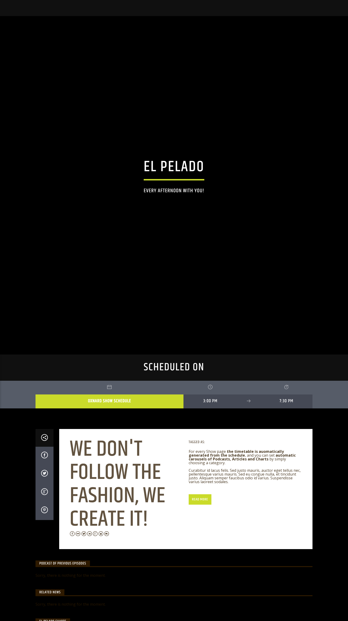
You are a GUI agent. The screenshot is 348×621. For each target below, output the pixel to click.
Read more (200, 523)
